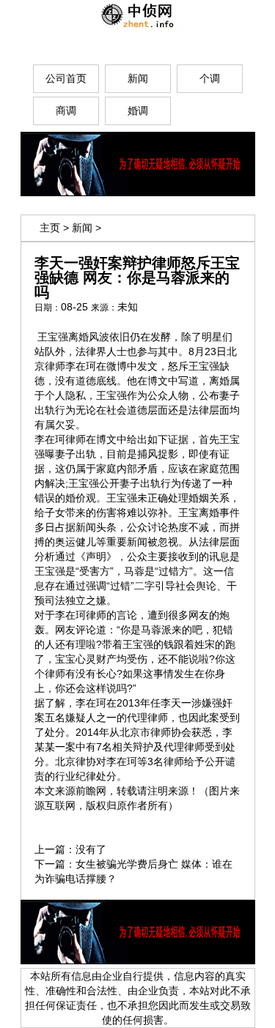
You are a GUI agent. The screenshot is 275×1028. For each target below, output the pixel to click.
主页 (50, 228)
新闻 (82, 228)
